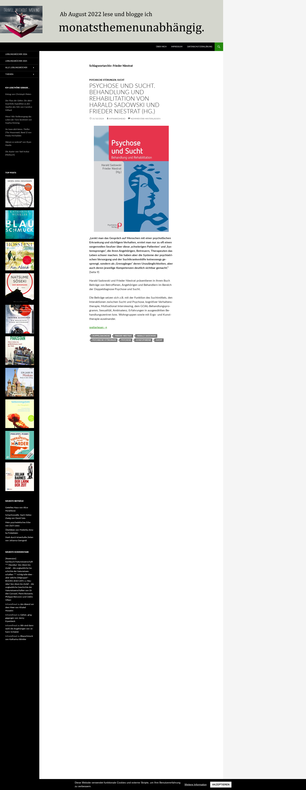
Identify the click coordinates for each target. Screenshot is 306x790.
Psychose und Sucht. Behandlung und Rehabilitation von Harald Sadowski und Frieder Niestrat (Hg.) (124, 98)
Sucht (120, 80)
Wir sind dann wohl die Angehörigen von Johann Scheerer (19, 628)
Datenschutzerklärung (199, 47)
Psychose (126, 340)
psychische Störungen (104, 340)
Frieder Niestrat (123, 336)
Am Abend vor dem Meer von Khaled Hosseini (19, 607)
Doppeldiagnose (101, 336)
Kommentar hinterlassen (145, 119)
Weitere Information (196, 784)
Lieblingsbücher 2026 (16, 54)
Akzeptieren (221, 784)
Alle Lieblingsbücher (16, 68)
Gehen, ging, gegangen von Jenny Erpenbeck (18, 618)
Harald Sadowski (146, 336)
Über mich (161, 47)
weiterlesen (98, 327)
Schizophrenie (143, 340)
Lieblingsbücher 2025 (16, 61)
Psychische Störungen (102, 80)
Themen (9, 74)
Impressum (176, 47)
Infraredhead (117, 119)
